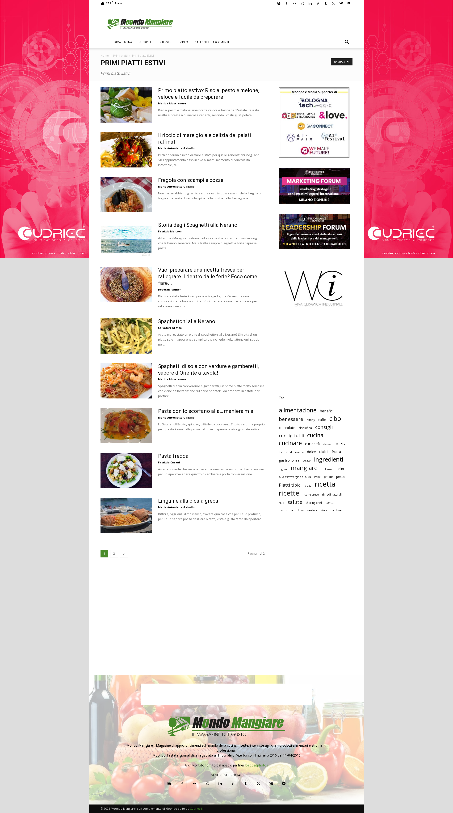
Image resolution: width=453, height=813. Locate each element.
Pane (317, 477)
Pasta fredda (173, 456)
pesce (340, 476)
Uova (300, 510)
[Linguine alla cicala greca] (126, 515)
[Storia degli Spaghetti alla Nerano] (126, 239)
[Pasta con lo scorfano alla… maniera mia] (126, 425)
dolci (323, 451)
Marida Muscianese (172, 103)
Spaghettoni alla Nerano (186, 321)
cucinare (290, 443)
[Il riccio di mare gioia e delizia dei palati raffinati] (126, 149)
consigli (324, 427)
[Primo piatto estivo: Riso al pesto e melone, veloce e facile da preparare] (126, 105)
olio (341, 468)
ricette (289, 493)
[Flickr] (294, 3)
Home (105, 56)
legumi (283, 469)
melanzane (328, 469)
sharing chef (314, 503)
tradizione (286, 510)
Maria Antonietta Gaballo (176, 148)
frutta (336, 451)
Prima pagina (122, 42)
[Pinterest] (317, 3)
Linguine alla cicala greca (188, 501)
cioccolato (287, 427)
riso (281, 503)
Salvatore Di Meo (170, 327)
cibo (335, 418)
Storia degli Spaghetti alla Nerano (197, 225)
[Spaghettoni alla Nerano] (126, 336)
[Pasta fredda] (126, 470)
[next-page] (124, 553)
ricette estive (310, 494)
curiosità (312, 443)
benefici (326, 411)
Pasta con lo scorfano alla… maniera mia (205, 411)
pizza (308, 485)
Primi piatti (120, 56)
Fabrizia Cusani (169, 462)
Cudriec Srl (196, 809)
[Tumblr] (325, 3)
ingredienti (328, 459)
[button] (346, 42)
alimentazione (297, 410)
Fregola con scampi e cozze (190, 180)
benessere (291, 419)
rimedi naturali (332, 494)
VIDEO (184, 42)
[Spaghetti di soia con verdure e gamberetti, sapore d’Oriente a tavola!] (126, 380)
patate (328, 477)
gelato (307, 460)
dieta (341, 443)
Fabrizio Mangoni (170, 231)
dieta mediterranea (291, 452)
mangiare (304, 467)
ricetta (325, 484)
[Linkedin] (310, 3)
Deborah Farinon (169, 289)
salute (295, 502)
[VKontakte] (341, 3)
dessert (327, 444)
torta (329, 502)
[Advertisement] (314, 354)
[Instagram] (302, 3)
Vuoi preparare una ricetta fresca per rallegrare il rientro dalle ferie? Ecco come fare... (207, 276)
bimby (310, 420)
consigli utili (291, 435)
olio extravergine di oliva (295, 477)
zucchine (336, 510)
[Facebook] (286, 3)
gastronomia (289, 460)
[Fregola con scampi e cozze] (126, 194)
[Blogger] (278, 3)
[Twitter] (333, 3)
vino (324, 510)
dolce (311, 451)
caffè (322, 419)
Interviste (166, 42)
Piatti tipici (290, 485)
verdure (312, 510)
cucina (315, 435)
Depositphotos (256, 765)
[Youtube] (348, 3)
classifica (305, 428)
